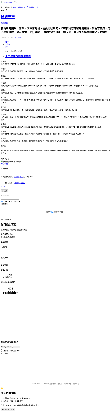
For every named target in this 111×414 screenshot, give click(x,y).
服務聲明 (76, 384)
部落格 (7, 44)
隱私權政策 (67, 384)
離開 (12, 410)
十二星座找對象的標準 (18, 56)
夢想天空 (8, 17)
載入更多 (4, 191)
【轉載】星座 (19, 183)
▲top (3, 187)
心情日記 (18, 37)
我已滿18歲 (5, 410)
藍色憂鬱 (4, 164)
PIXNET (39, 384)
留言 (21, 177)
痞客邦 (16, 177)
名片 (7, 47)
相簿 (7, 42)
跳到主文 (4, 23)
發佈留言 (4, 204)
